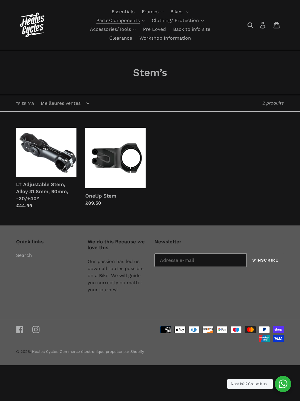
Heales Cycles (45, 351)
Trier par (25, 104)
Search (24, 255)
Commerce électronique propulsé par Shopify (102, 351)
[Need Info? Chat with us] (283, 384)
